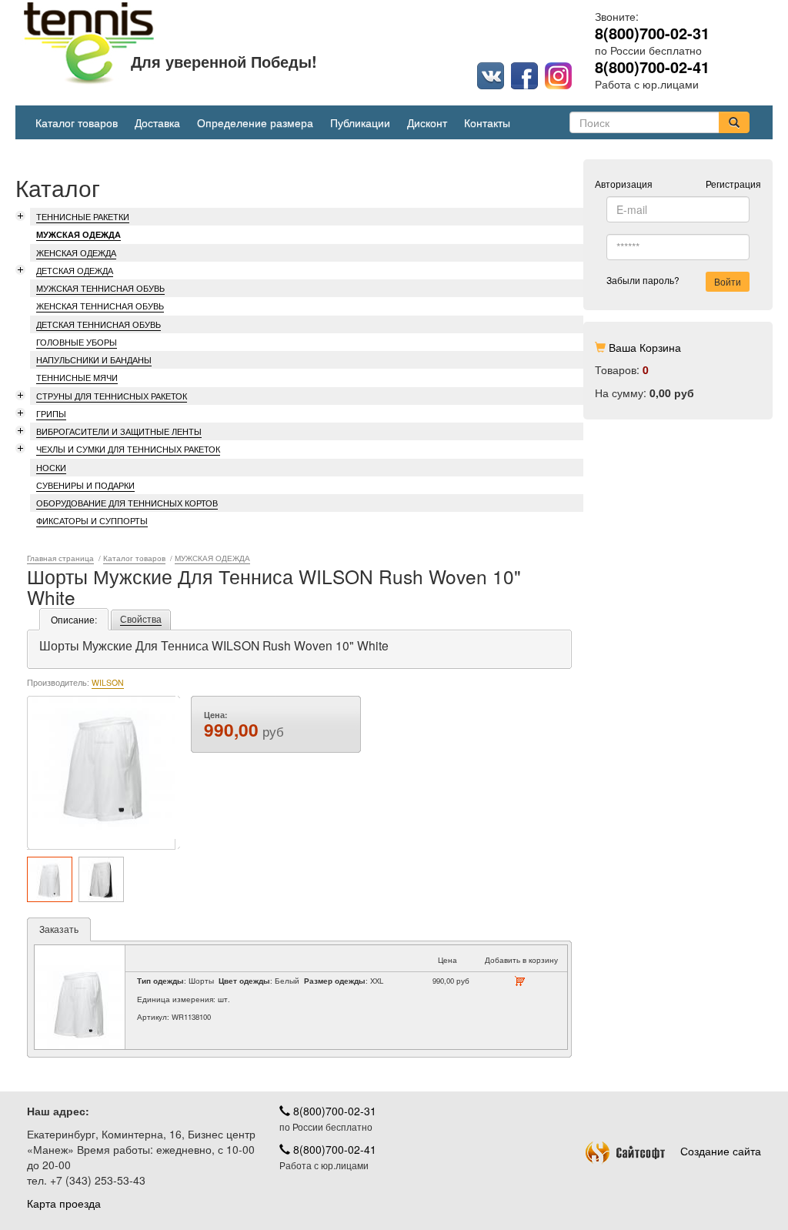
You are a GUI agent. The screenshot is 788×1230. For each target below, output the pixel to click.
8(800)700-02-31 (333, 1110)
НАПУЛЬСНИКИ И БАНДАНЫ (94, 359)
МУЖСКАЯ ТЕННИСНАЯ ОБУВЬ (100, 288)
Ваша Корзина (645, 347)
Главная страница (60, 558)
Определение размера (255, 122)
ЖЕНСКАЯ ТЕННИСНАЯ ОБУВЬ (100, 305)
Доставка (157, 122)
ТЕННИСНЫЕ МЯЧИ (77, 377)
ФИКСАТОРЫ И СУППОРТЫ (92, 520)
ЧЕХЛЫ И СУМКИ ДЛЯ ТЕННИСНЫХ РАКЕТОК (128, 449)
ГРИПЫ (51, 413)
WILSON (108, 682)
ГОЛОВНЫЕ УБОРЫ (76, 342)
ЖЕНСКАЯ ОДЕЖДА (76, 252)
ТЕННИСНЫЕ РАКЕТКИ (82, 216)
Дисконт (427, 122)
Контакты (487, 122)
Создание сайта (720, 1150)
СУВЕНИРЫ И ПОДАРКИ (85, 485)
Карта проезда (64, 1203)
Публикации (360, 122)
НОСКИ (51, 467)
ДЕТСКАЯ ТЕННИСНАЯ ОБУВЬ (98, 324)
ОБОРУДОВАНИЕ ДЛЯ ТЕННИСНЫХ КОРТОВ (127, 502)
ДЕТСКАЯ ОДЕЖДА (74, 270)
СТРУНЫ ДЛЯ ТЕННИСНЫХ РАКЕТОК (111, 395)
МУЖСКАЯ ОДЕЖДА (78, 234)
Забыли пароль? (642, 279)
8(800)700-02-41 (333, 1149)
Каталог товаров (76, 122)
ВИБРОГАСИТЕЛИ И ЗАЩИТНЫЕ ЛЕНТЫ (119, 431)
